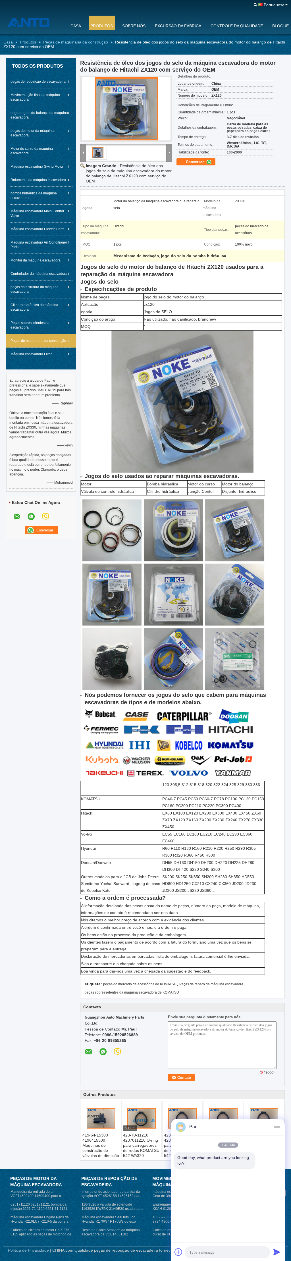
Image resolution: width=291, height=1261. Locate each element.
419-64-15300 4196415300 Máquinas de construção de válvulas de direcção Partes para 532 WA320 (100, 1150)
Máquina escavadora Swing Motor (37, 167)
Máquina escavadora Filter (31, 354)
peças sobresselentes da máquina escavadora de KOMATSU (132, 992)
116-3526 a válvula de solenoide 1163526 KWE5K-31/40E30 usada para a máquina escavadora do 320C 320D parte (112, 1210)
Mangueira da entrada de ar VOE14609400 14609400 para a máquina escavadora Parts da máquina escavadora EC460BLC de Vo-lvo (41, 1198)
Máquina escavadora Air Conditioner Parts (39, 244)
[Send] (276, 1252)
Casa (75, 26)
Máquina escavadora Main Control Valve (37, 213)
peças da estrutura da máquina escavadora (35, 289)
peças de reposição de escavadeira (38, 82)
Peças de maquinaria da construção (75, 42)
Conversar (195, 162)
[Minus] (276, 1126)
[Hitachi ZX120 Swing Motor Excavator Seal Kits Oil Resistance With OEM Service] (126, 108)
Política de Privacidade (28, 1250)
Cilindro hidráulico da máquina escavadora (34, 307)
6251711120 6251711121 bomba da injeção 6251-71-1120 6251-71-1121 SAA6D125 (39, 1208)
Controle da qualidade (237, 26)
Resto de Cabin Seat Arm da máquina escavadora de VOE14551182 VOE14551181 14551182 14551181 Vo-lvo (111, 1236)
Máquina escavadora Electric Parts (37, 229)
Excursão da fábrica (178, 26)
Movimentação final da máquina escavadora (35, 97)
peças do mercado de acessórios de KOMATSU (139, 984)
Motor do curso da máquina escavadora (32, 151)
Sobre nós (134, 26)
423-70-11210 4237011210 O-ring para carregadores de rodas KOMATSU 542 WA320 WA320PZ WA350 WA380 (141, 1150)
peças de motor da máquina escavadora (32, 133)
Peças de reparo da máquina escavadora (211, 984)
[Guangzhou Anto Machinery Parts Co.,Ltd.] (33, 22)
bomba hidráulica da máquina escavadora (34, 195)
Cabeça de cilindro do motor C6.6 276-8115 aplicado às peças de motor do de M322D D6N (41, 1234)
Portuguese (274, 5)
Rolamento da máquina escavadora (38, 180)
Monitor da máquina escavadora (36, 260)
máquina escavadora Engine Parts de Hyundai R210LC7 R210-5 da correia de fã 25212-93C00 (40, 1221)
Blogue (280, 26)
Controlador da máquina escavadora (39, 274)
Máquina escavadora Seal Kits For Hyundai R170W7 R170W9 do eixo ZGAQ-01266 (109, 1221)
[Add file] (178, 1252)
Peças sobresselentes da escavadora (30, 325)
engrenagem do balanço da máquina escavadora (39, 115)
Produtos (101, 26)
